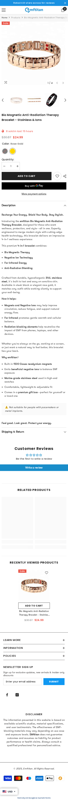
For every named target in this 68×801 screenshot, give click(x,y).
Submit (54, 681)
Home (4, 17)
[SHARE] (63, 176)
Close (65, 3)
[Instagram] (17, 695)
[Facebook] (7, 695)
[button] (57, 83)
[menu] (4, 10)
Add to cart (26, 176)
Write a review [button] (34, 467)
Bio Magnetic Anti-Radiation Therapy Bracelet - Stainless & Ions (34, 613)
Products (15, 17)
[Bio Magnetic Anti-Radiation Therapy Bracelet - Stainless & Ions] (34, 585)
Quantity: (8, 159)
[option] (34, 54)
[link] (17, 542)
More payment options (34, 193)
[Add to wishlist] (57, 176)
